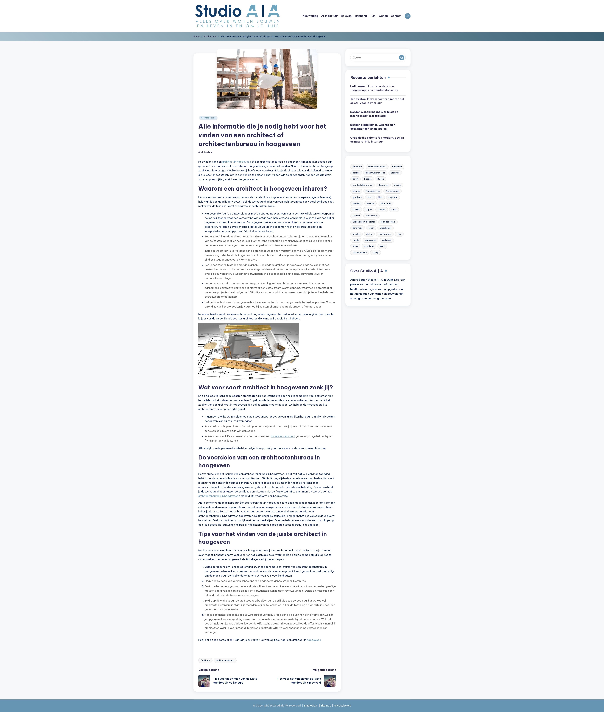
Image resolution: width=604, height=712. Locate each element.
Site (323, 705)
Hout (370, 197)
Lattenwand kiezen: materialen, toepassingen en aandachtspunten (374, 88)
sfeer (371, 228)
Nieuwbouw (371, 215)
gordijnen (357, 197)
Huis (380, 197)
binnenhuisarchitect (283, 436)
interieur (357, 203)
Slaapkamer (385, 228)
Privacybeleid (342, 705)
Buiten (381, 179)
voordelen (369, 246)
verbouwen (370, 240)
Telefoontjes (384, 234)
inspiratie (393, 197)
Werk (382, 246)
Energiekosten (373, 191)
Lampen (382, 209)
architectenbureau (225, 660)
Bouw (355, 179)
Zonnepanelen (360, 252)
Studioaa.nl (311, 705)
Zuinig (375, 252)
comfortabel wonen (362, 185)
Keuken (356, 209)
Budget (368, 179)
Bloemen (395, 172)
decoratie (383, 185)
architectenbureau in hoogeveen (218, 496)
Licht (394, 209)
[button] (401, 57)
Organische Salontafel (364, 221)
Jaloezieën (385, 203)
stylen (369, 234)
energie (356, 191)
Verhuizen (386, 240)
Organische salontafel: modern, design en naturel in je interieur (377, 139)
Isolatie (370, 203)
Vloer (355, 246)
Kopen (369, 209)
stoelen (356, 234)
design (397, 185)
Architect (205, 660)
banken (356, 172)
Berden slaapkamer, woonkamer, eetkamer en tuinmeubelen (373, 127)
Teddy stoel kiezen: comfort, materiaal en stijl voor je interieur (377, 101)
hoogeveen (314, 639)
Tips (399, 234)
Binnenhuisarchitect (375, 172)
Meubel (356, 215)
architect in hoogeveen (236, 161)
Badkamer (397, 166)
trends (356, 240)
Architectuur (208, 118)
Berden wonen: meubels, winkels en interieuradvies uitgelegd (374, 114)
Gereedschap (392, 191)
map (328, 705)
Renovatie (358, 228)
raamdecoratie (388, 221)
